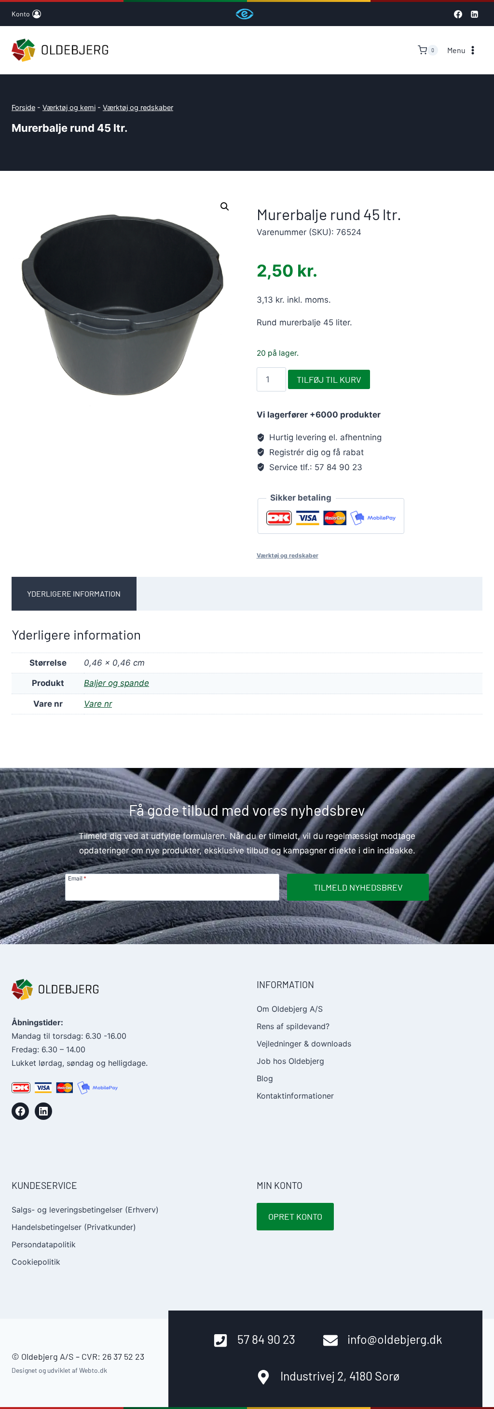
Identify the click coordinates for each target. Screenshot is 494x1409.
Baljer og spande (116, 683)
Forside (23, 107)
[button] (224, 206)
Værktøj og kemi (69, 107)
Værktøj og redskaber (138, 107)
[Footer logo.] (55, 989)
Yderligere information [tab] (74, 593)
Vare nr (98, 704)
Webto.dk (93, 1370)
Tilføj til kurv (329, 379)
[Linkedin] (474, 14)
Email (77, 878)
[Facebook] (458, 14)
